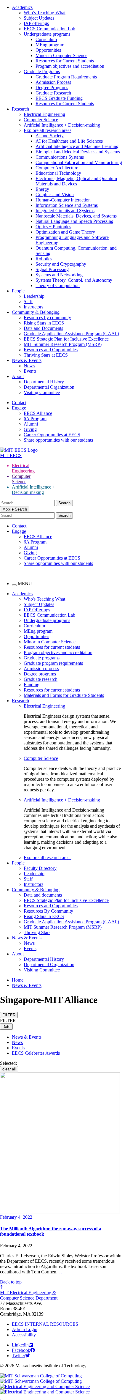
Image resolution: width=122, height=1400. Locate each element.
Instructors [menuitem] (33, 884)
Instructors (33, 306)
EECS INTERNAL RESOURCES (45, 1324)
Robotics (44, 258)
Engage (19, 407)
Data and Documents (43, 328)
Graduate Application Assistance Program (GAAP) (71, 333)
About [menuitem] (18, 953)
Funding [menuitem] (31, 684)
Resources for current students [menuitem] (52, 647)
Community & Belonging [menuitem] (36, 889)
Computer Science (41, 119)
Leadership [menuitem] (34, 873)
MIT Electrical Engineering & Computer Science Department (28, 1295)
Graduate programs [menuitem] (42, 657)
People (18, 290)
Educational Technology (58, 173)
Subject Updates (39, 18)
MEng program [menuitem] (38, 631)
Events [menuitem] (30, 948)
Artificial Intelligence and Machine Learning (77, 146)
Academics (22, 7)
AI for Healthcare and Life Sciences (69, 141)
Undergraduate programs (47, 34)
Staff (28, 301)
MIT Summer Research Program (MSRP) (63, 344)
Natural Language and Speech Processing (74, 221)
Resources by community (47, 317)
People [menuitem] (18, 862)
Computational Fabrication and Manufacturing (79, 162)
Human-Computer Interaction (63, 199)
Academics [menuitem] (22, 593)
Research (20, 108)
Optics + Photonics (53, 226)
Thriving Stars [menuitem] (37, 932)
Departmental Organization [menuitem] (49, 964)
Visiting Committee (42, 392)
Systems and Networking (59, 274)
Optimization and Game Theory (65, 231)
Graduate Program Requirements (66, 76)
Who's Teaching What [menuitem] (44, 598)
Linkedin (20, 1344)
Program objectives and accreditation (70, 66)
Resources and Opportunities (51, 349)
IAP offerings (36, 23)
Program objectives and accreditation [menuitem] (58, 652)
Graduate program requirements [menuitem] (53, 663)
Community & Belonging (36, 312)
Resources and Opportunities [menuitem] (51, 905)
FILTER (8, 1015)
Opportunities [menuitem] (36, 636)
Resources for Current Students (65, 60)
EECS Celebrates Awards (36, 1053)
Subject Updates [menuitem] (39, 604)
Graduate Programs (42, 71)
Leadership (34, 296)
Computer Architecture (57, 167)
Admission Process (53, 82)
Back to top (11, 1281)
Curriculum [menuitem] (34, 625)
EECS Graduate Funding (59, 98)
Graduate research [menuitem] (40, 679)
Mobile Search (14, 509)
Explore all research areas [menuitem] (47, 857)
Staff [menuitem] (28, 878)
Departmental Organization (49, 387)
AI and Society (50, 135)
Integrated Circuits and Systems (65, 210)
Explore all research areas (47, 130)
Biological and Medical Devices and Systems (78, 151)
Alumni (31, 423)
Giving (30, 429)
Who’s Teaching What (44, 12)
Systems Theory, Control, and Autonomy (74, 280)
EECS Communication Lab (49, 28)
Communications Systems (60, 157)
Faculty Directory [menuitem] (40, 868)
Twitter (18, 1355)
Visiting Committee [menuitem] (42, 969)
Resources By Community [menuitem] (48, 911)
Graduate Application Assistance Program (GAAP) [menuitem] (71, 921)
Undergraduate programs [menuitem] (47, 620)
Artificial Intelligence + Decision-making (62, 124)
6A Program (35, 418)
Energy (42, 189)
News (29, 365)
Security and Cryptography (61, 264)
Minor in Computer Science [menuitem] (50, 641)
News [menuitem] (29, 943)
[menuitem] (73, 706)
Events (30, 371)
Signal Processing (52, 269)
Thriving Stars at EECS (46, 355)
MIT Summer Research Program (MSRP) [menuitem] (63, 927)
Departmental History (44, 381)
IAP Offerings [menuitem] (37, 609)
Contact (19, 402)
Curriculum (46, 39)
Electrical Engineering (44, 114)
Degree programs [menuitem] (40, 673)
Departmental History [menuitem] (44, 959)
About (18, 376)
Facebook (21, 1350)
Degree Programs (52, 87)
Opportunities (48, 50)
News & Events (26, 360)
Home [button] (17, 979)
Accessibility (24, 1334)
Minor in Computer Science (61, 55)
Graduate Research (53, 92)
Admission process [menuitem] (41, 668)
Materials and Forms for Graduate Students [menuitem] (64, 695)
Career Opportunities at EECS (52, 434)
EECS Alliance (38, 413)
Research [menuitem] (20, 700)
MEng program (50, 44)
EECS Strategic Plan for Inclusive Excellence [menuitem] (66, 900)
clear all (9, 1069)
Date (6, 1026)
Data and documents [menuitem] (43, 894)
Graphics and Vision (55, 194)
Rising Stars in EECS (44, 322)
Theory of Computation (58, 285)
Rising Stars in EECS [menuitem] (44, 916)
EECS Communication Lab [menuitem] (49, 615)
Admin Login (24, 1329)
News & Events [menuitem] (26, 937)
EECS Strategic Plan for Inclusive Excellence (66, 338)
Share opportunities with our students (58, 439)
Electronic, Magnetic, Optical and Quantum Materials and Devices (76, 181)
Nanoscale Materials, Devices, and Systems (76, 215)
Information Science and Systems (67, 205)
